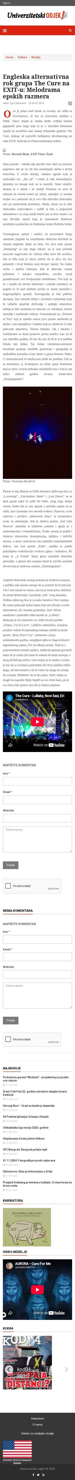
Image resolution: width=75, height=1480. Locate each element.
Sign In (6, 3)
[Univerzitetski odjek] (38, 15)
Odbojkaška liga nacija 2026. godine (25, 1127)
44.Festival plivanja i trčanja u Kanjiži (26, 1116)
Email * (7, 792)
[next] (66, 1369)
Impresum (37, 1418)
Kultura (22, 57)
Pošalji (11, 865)
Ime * (6, 773)
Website (8, 810)
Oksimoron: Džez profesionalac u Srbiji (27, 1171)
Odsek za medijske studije (37, 1433)
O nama (37, 1424)
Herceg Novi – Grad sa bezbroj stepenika (29, 1105)
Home (9, 57)
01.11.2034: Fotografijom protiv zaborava (29, 1160)
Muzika (36, 57)
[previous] (9, 1369)
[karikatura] (27, 1227)
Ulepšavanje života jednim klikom (24, 1138)
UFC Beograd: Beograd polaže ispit (25, 1149)
